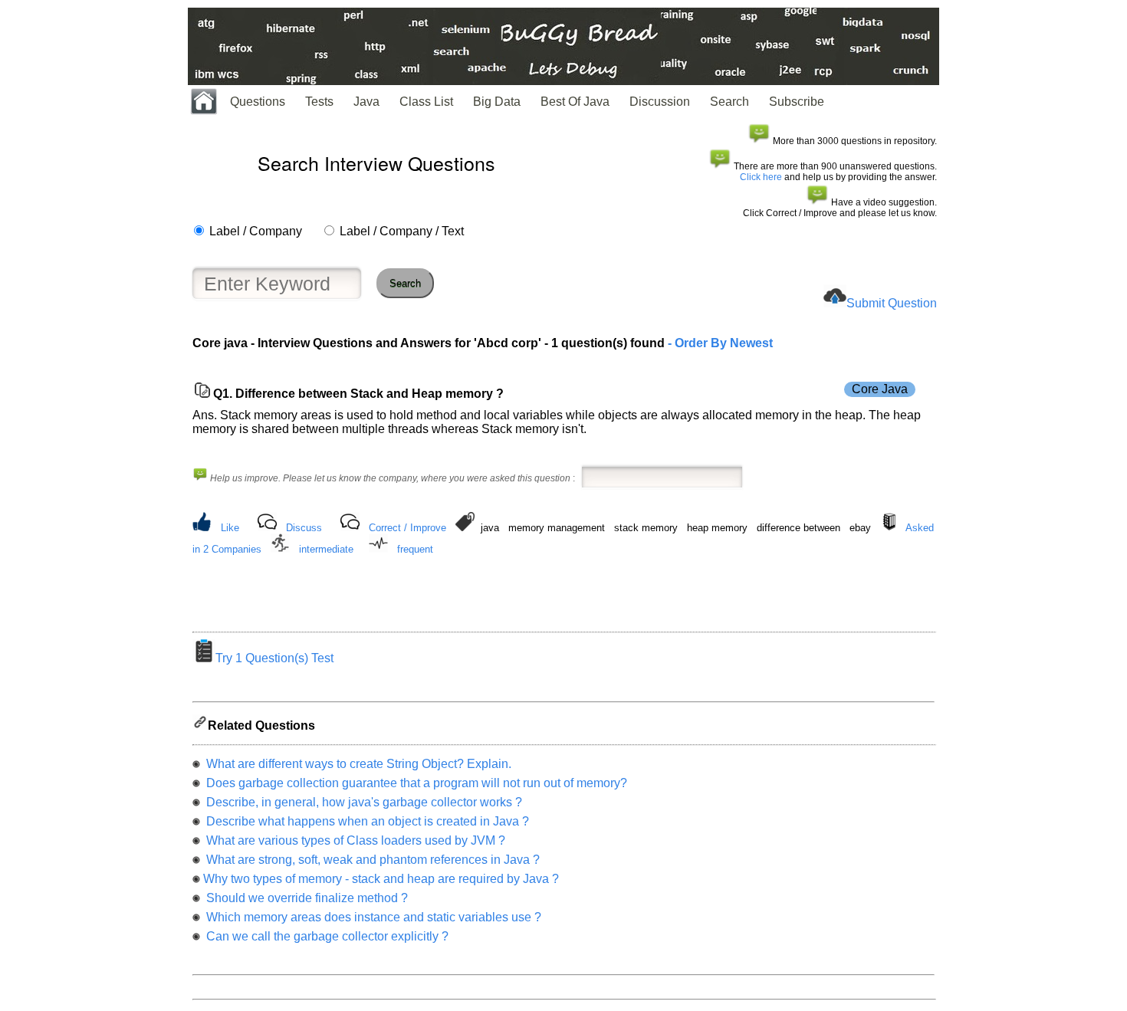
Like (230, 527)
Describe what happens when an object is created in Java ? (366, 821)
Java (366, 101)
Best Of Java (575, 101)
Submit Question (891, 303)
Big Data (497, 101)
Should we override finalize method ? (305, 897)
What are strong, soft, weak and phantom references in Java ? (371, 859)
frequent (415, 549)
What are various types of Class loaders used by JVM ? (354, 840)
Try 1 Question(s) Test (274, 658)
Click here (761, 177)
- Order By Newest (719, 343)
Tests (319, 101)
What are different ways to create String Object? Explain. (357, 763)
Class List (426, 101)
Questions (257, 101)
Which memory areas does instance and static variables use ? (372, 917)
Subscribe (796, 101)
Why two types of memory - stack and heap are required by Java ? (381, 878)
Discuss (304, 527)
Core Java (880, 389)
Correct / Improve (407, 527)
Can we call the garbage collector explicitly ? (326, 936)
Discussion (659, 101)
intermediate (326, 549)
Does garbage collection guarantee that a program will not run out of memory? (415, 782)
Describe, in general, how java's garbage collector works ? (362, 802)
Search (729, 101)
